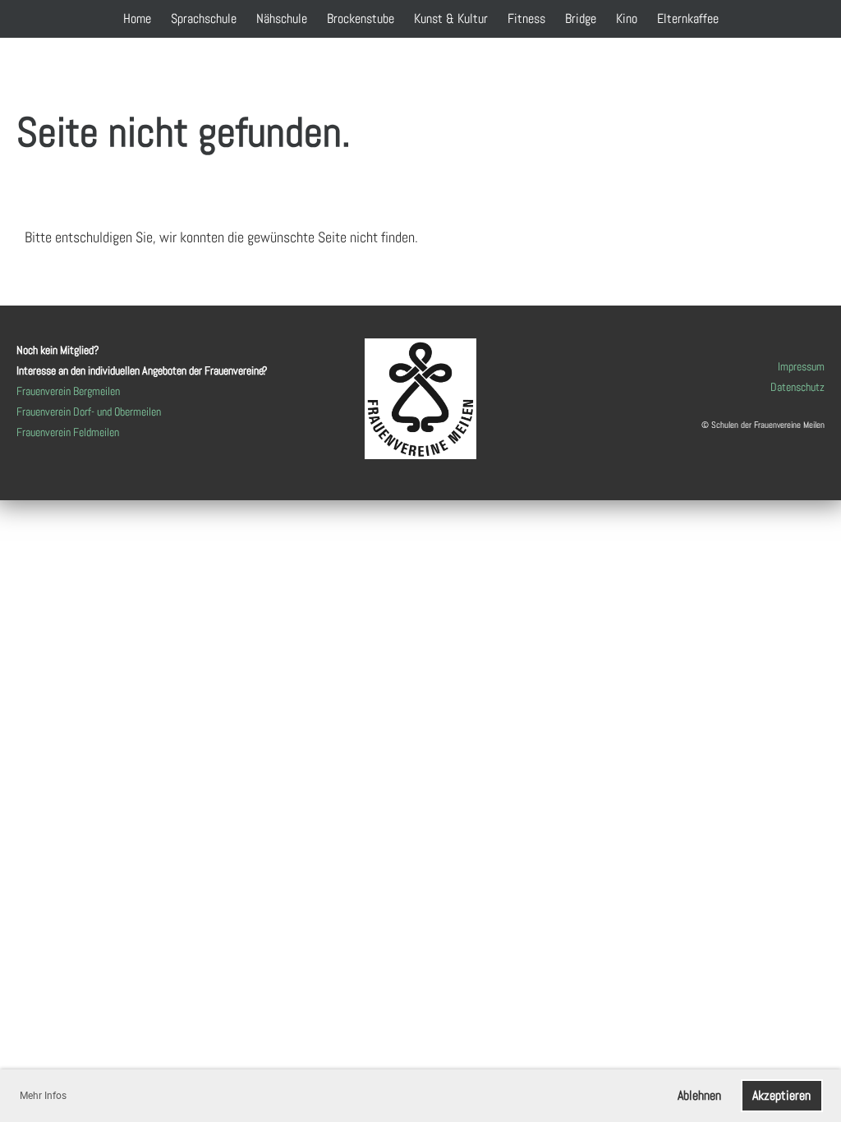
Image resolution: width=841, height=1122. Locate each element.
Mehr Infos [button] (43, 1095)
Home (137, 18)
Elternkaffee (688, 18)
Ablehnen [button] (699, 1095)
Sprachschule (204, 18)
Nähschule (281, 18)
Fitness (526, 18)
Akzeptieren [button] (781, 1095)
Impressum (801, 366)
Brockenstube (360, 18)
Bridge (580, 18)
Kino (626, 18)
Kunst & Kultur (451, 18)
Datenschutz (797, 386)
